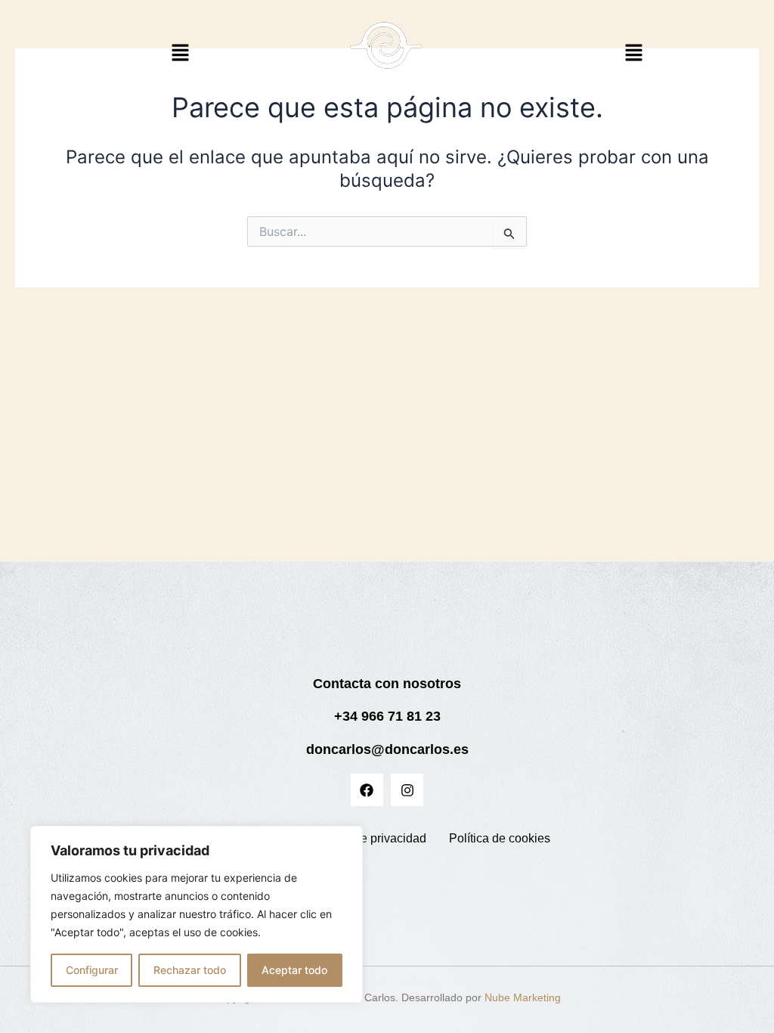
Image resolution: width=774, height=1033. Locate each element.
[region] (196, 914)
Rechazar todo (189, 969)
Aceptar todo (294, 969)
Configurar (92, 969)
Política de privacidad (368, 838)
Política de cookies (499, 838)
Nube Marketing (523, 997)
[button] (181, 53)
